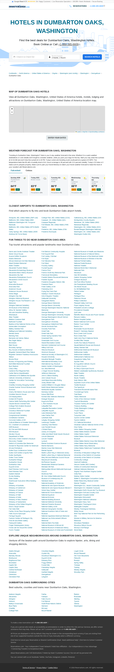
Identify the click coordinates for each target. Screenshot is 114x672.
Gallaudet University (49, 298)
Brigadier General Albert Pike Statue (22, 352)
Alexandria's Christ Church (18, 280)
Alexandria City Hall (16, 275)
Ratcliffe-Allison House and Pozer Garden (89, 315)
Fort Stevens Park (48, 261)
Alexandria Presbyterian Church (20, 277)
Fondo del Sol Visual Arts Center (20, 528)
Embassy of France (16, 492)
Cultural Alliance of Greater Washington (23, 422)
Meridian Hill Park (48, 467)
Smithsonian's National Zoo (84, 357)
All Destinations (36, 653)
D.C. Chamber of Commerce (19, 425)
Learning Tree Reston (49, 425)
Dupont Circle (14, 467)
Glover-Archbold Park (49, 326)
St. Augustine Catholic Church (84, 364)
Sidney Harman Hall (81, 347)
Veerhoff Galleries (80, 462)
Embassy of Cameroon (17, 488)
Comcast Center (15, 413)
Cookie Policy (53, 668)
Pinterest (71, 657)
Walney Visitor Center (82, 476)
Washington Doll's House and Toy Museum (89, 490)
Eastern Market (14, 474)
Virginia (54, 73)
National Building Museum (51, 499)
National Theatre (80, 265)
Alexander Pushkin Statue (18, 268)
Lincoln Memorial (48, 436)
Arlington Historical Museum (19, 298)
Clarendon (12, 574)
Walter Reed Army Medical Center (86, 481)
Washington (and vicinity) (69, 73)
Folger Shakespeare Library (19, 525)
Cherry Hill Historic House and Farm (22, 392)
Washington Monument (82, 497)
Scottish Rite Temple (81, 340)
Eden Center (13, 478)
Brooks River (13, 359)
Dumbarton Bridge (15, 460)
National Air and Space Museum (53, 485)
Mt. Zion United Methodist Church (54, 476)
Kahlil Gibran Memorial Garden (53, 387)
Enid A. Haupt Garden (16, 506)
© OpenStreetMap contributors (96, 132)
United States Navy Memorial (84, 446)
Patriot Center (79, 291)
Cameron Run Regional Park (19, 371)
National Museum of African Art (53, 525)
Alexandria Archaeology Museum (21, 270)
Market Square (47, 450)
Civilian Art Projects (16, 399)
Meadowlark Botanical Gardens (53, 464)
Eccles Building (14, 476)
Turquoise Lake (79, 415)
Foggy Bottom (47, 563)
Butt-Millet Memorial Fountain (19, 364)
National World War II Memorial (85, 268)
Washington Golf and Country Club (86, 492)
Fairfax (44, 594)
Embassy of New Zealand (18, 499)
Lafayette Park (47, 406)
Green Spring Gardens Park (52, 336)
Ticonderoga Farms (81, 392)
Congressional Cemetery (18, 415)
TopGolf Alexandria (81, 401)
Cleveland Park (14, 577)
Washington (84, 73)
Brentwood (13, 558)
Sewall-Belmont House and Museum (87, 345)
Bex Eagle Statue (15, 340)
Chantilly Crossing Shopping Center (21, 385)
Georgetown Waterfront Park (52, 324)
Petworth (77, 558)
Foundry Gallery (47, 265)
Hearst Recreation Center (51, 343)
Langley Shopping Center (51, 420)
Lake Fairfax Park (48, 415)
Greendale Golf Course (50, 340)
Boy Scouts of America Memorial (20, 350)
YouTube (48, 657)
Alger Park (12, 282)
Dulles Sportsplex (15, 455)
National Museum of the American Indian (88, 256)
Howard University (48, 357)
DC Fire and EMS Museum (18, 429)
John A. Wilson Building (50, 375)
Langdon (45, 577)
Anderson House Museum (18, 291)
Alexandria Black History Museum (21, 273)
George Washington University (53, 312)
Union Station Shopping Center (85, 429)
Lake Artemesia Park (49, 413)
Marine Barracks (47, 446)
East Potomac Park (16, 471)
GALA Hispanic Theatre (50, 296)
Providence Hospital (81, 310)
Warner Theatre (80, 483)
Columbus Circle (15, 408)
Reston (76, 594)
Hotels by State (48, 653)
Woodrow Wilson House (83, 525)
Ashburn (12, 601)
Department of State (16, 436)
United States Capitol (81, 434)
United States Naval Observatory (86, 443)
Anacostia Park (14, 287)
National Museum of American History (55, 528)
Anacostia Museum (16, 284)
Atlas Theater (14, 317)
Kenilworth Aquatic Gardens (51, 389)
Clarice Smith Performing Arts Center (22, 401)
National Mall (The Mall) (50, 523)
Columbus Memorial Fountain (19, 411)
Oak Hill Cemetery (80, 275)
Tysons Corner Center (82, 418)
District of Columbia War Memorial (21, 443)
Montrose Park (47, 474)
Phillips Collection (80, 301)
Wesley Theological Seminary (85, 509)
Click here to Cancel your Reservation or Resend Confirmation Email (36, 640)
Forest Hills (46, 565)
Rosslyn (77, 560)
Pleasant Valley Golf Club (83, 303)
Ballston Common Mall (17, 319)
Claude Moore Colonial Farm (19, 404)
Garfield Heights (47, 572)
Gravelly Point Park (48, 329)
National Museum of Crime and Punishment (57, 530)
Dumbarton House (15, 462)
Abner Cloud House (16, 254)
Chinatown (12, 572)
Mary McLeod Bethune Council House (55, 457)
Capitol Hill (12, 565)
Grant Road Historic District (51, 603)
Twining (76, 567)
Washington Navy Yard (82, 502)
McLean (44, 608)
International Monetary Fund (52, 361)
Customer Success (62, 653)
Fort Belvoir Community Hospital (53, 251)
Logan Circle (78, 551)
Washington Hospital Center (84, 495)
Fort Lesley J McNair (49, 256)
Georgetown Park (48, 319)
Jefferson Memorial (49, 373)
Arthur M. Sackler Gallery (18, 310)
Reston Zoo (78, 326)
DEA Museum (13, 432)
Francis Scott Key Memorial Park (53, 273)
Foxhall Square (47, 268)
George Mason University (51, 305)
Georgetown (95, 73)
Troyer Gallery (79, 411)
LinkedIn (64, 657)
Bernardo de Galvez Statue (19, 338)
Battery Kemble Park (16, 329)
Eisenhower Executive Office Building (22, 481)
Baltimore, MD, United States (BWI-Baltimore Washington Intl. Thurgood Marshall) (22, 222)
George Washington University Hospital (56, 315)
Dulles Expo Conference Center (20, 450)
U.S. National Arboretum (82, 422)
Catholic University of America (20, 378)
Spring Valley (78, 563)
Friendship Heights (48, 567)
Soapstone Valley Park (82, 359)
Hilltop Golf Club (47, 347)
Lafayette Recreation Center (52, 408)
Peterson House (80, 298)
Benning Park (13, 336)
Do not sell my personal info (81, 653)
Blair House (13, 345)
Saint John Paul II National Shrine (86, 338)
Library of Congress (49, 432)
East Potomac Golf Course (18, 469)
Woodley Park (79, 572)
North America (24, 73)
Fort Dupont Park (48, 254)
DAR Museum (14, 427)
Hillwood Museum (48, 350)
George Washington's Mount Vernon (55, 317)
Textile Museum (80, 385)
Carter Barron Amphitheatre (19, 373)
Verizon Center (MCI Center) (84, 464)
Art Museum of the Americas (19, 308)
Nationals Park (79, 270)
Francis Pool (46, 270)
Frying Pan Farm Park (49, 291)
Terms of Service (28, 668)
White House (78, 511)
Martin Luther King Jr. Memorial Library (55, 453)
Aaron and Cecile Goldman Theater (22, 251)
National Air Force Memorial (52, 492)
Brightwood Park (15, 560)
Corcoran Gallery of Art (17, 420)
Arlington (12, 599)
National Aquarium (48, 495)
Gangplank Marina (48, 301)
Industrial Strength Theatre (51, 359)
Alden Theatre (14, 265)
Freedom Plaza (47, 284)
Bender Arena (14, 333)
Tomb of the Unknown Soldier (85, 399)
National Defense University (52, 502)
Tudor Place (78, 413)
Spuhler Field (79, 361)
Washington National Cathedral (85, 499)
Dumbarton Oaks (15, 464)
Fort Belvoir (46, 601)
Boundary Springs (15, 347)
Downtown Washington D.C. (51, 556)
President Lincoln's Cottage (84, 308)
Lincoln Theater (47, 439)
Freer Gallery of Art (48, 287)
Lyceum (44, 441)
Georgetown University (50, 322)
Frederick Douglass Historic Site (53, 282)
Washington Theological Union (85, 504)
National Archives (48, 497)
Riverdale (77, 596)
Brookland (12, 563)
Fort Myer (45, 258)
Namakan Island (47, 481)
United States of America (41, 73)
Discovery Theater (15, 441)
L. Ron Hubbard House (50, 404)
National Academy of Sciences (53, 483)
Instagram (56, 657)
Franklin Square (47, 280)
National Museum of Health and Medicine (89, 251)
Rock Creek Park (80, 336)
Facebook (35, 657)
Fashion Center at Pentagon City (21, 518)
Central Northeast (15, 570)
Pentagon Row (79, 296)
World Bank (78, 530)
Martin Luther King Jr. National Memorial (56, 455)
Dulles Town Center (16, 457)
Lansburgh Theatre (48, 422)
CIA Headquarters (15, 396)
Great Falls (45, 331)
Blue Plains (13, 606)
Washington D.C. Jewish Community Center (89, 485)
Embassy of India (15, 497)
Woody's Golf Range (81, 528)
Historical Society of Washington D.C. (55, 354)
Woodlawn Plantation (81, 523)
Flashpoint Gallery (15, 523)
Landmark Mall (47, 418)
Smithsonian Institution (82, 354)
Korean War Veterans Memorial (53, 396)
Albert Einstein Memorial (17, 263)
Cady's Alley (13, 368)
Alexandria (12, 596)
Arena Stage (13, 294)
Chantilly (12, 608)
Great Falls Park (47, 333)
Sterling (76, 599)
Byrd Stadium (13, 366)
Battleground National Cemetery (20, 331)
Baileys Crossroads (16, 603)
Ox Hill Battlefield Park (82, 289)
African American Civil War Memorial (22, 261)
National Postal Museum (82, 263)
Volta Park (77, 474)
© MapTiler (85, 132)
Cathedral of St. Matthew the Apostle (22, 375)
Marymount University (49, 460)
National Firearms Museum (51, 504)
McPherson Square (49, 462)
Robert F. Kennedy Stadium (84, 331)
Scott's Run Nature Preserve (84, 343)
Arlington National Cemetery (19, 305)
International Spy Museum (51, 364)
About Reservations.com (20, 653)
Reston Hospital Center (82, 319)
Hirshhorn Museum (48, 352)
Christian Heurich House (17, 394)
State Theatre (79, 373)
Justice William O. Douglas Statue (53, 385)
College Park (13, 611)
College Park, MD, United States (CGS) (56, 218)
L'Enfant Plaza (47, 429)
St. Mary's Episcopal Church (84, 368)
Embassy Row (46, 560)
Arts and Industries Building (18, 312)
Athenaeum (13, 315)
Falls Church (46, 599)
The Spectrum (79, 387)
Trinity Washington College (83, 408)
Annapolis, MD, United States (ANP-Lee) (23, 218)
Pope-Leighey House (82, 305)
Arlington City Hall (15, 296)
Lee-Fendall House (49, 427)
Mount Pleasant (79, 553)
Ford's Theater (14, 530)
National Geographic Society (52, 509)
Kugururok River (47, 401)
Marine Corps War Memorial (52, 448)
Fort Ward (45, 263)
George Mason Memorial (51, 303)
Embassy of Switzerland (17, 502)
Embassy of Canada (16, 490)
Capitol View (13, 567)
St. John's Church (80, 366)
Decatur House (14, 434)
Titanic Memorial (80, 396)
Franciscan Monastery (50, 275)
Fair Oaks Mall (14, 509)
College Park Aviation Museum (20, 406)
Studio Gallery (79, 375)
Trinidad (77, 565)
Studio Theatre (79, 378)
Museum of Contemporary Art (52, 478)
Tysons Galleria (79, 420)
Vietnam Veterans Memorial (84, 469)
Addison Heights (15, 594)
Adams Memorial (15, 258)
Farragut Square (15, 516)
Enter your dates (57, 138)
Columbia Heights (48, 551)
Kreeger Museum (48, 399)
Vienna (76, 603)
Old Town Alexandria (81, 556)
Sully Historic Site (80, 380)
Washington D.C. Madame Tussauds (87, 488)
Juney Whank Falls (48, 382)
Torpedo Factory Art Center (84, 404)
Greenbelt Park (47, 338)
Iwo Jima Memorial (48, 368)
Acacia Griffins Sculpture (18, 256)
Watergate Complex (81, 506)
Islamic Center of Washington (52, 366)
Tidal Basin (78, 394)
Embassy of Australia (16, 485)
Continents (13, 73)
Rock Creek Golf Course (83, 333)
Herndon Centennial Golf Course (53, 345)
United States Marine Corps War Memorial (89, 441)
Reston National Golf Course (84, 322)
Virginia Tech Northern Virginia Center (88, 471)
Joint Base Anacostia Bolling (52, 380)
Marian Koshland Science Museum (54, 443)
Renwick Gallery (80, 317)
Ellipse (11, 483)
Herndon (45, 606)
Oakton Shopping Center (83, 277)
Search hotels (92, 57)
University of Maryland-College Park (87, 453)
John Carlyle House (49, 378)
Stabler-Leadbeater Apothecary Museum (88, 371)
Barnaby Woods (14, 556)
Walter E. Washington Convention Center (89, 478)
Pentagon (77, 294)
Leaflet (79, 132)
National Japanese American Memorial (55, 516)
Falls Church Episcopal (17, 513)
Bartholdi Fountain (15, 322)
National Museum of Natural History (86, 254)
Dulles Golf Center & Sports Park (21, 453)
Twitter (42, 657)
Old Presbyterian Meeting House (86, 284)
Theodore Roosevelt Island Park (86, 389)
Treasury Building (80, 406)
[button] (12, 109)
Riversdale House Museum (84, 329)
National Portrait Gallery (82, 261)
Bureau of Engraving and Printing (21, 361)
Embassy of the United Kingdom (20, 504)
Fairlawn (45, 596)
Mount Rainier (47, 611)
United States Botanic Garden (85, 432)
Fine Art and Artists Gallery (18, 520)
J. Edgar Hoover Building (50, 371)
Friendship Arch (47, 289)
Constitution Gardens (16, 418)
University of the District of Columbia (87, 455)
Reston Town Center (81, 324)
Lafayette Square (48, 411)
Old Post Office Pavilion (82, 282)
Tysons (76, 601)
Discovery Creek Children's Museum (22, 439)
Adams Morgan (14, 551)
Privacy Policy (41, 668)
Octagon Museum (80, 280)
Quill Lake (77, 312)
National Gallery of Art (49, 506)
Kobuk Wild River (48, 394)
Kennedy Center (47, 392)
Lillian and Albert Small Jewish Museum (55, 434)
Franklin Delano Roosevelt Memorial (55, 277)
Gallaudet (45, 570)
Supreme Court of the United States (87, 382)
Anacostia (12, 553)
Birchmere (12, 343)
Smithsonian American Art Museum (86, 350)
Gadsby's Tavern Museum (51, 294)
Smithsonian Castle (81, 352)
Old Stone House (80, 287)
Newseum (77, 273)
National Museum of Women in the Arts (88, 258)
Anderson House (15, 289)
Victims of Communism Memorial (85, 467)
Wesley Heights (79, 570)
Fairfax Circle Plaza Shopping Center (22, 511)
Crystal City (46, 553)
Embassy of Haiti (15, 495)
